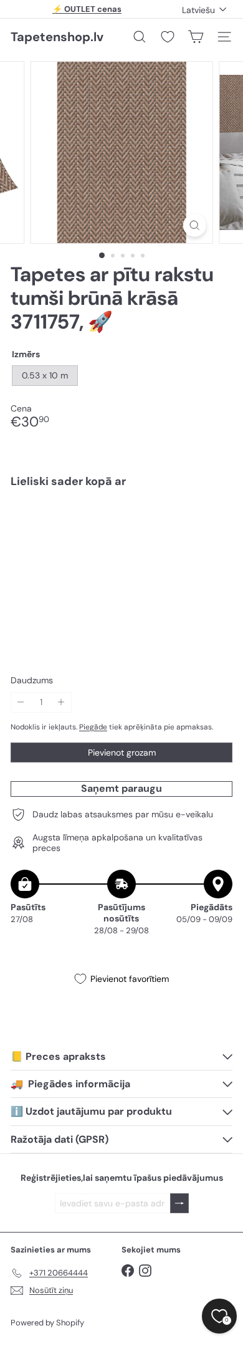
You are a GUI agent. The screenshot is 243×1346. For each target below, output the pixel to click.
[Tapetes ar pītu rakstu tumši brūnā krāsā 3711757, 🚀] (121, 535)
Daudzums (32, 680)
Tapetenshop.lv (57, 36)
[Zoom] (194, 225)
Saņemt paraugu (121, 788)
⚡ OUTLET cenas (87, 9)
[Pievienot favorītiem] (215, 524)
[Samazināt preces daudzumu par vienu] (21, 702)
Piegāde (93, 727)
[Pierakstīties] (179, 1203)
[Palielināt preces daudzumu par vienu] (61, 702)
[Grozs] (195, 37)
